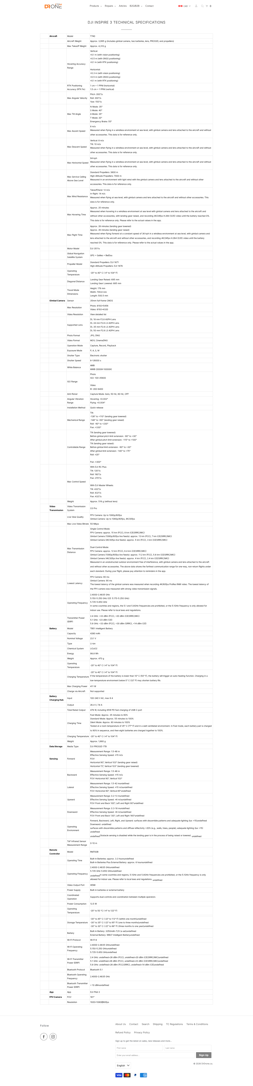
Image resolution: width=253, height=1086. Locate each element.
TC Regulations (174, 1024)
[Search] (203, 6)
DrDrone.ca (206, 1063)
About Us (120, 1024)
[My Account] (196, 6)
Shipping (158, 1024)
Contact (133, 1024)
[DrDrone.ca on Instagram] (53, 1036)
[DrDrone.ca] (53, 6)
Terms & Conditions (197, 1024)
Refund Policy (123, 1032)
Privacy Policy (142, 1032)
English (121, 1065)
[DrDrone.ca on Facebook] (44, 1036)
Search (145, 1024)
